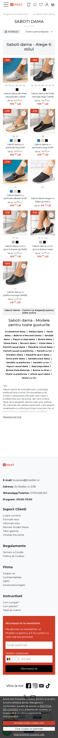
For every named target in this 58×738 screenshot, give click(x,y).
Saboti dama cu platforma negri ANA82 (15, 293)
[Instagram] (35, 685)
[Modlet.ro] (17, 4)
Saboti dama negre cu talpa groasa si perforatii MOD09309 (42, 200)
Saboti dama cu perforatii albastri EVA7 (15, 197)
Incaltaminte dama (44, 14)
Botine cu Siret (41, 370)
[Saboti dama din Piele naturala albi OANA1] (13, 90)
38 (16, 85)
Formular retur (11, 519)
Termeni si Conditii (13, 552)
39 (20, 85)
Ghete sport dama (40, 374)
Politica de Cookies (13, 556)
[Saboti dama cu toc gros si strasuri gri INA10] (13, 242)
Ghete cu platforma (16, 374)
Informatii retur (11, 523)
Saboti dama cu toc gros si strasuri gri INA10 (15, 248)
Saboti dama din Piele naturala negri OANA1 (42, 95)
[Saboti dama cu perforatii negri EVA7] (19, 141)
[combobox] (13, 659)
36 (9, 85)
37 (13, 85)
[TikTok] (48, 685)
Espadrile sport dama (37, 355)
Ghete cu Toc (29, 378)
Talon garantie (11, 531)
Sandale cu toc (41, 362)
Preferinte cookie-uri (29, 734)
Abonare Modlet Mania (16, 527)
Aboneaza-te (29, 668)
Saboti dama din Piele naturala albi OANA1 (15, 95)
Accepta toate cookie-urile (29, 723)
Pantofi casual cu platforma (18, 351)
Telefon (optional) (17, 653)
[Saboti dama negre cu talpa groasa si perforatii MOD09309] (42, 172)
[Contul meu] (46, 5)
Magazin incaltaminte (15, 14)
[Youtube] (42, 685)
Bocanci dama (28, 343)
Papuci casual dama (17, 366)
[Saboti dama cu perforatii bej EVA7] (15, 141)
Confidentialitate (12, 577)
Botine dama (45, 339)
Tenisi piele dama (15, 358)
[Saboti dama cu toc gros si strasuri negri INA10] (17, 242)
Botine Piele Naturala (18, 370)
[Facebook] (29, 685)
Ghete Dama (10, 343)
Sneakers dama (14, 355)
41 (53, 85)
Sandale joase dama (39, 358)
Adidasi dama (36, 331)
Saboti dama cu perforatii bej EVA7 (15, 146)
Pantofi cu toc (44, 351)
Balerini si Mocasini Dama (27, 335)
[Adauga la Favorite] (23, 62)
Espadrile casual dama (40, 347)
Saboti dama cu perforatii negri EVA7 (42, 146)
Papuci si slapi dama (24, 339)
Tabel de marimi (12, 610)
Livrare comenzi (12, 515)
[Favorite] (41, 5)
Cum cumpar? (11, 602)
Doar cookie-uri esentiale (29, 728)
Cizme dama (45, 343)
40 (24, 85)
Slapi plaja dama (40, 366)
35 (6, 85)
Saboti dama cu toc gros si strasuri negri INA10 (42, 248)
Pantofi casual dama (14, 347)
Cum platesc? (10, 606)
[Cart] (52, 5)
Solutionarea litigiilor (14, 585)
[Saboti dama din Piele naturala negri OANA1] (17, 90)
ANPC (6, 581)
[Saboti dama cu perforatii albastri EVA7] (11, 141)
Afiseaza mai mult (12, 417)
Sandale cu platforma (18, 362)
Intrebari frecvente (13, 534)
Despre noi (9, 573)
